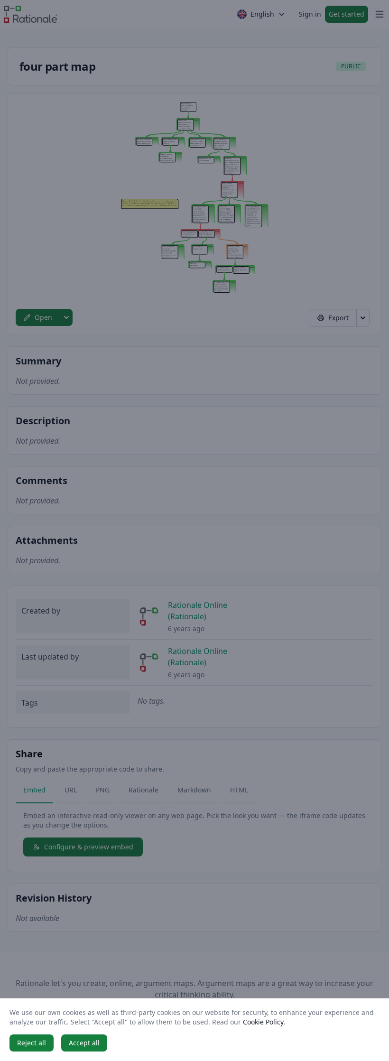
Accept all (84, 1042)
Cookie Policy (263, 1021)
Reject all (31, 1042)
